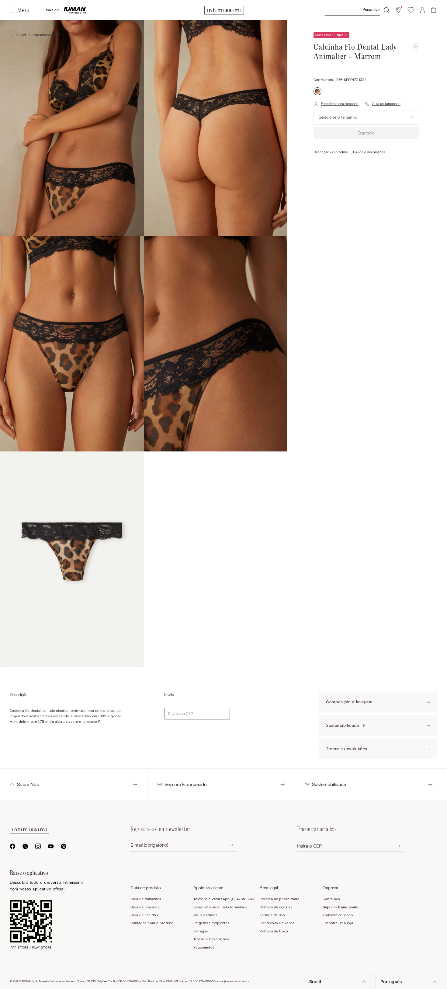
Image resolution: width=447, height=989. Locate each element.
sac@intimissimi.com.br (234, 981)
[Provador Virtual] (336, 104)
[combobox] (356, 10)
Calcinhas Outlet (47, 35)
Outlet (21, 35)
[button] (398, 10)
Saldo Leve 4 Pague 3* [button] (331, 35)
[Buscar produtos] (386, 10)
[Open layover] (226, 845)
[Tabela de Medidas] (382, 104)
